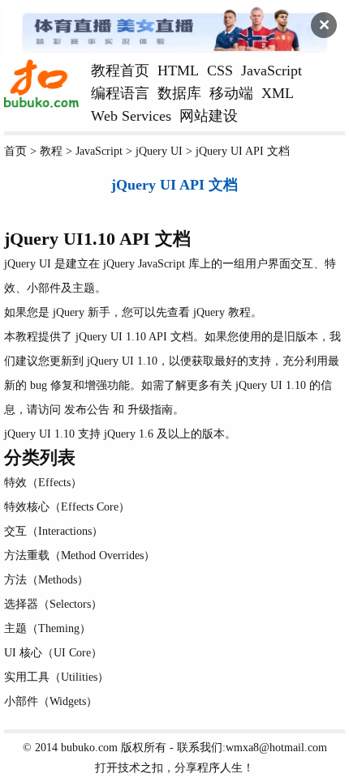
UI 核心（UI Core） (53, 652)
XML (277, 93)
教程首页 (120, 70)
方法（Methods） (46, 579)
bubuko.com (89, 747)
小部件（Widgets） (50, 700)
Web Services (131, 116)
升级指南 (150, 409)
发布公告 (87, 409)
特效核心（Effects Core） (67, 506)
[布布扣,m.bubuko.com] (41, 103)
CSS (220, 70)
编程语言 (120, 93)
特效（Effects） (43, 482)
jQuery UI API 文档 (243, 150)
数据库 (179, 93)
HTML (178, 70)
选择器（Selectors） (53, 603)
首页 (15, 150)
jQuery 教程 (222, 312)
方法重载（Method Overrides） (79, 555)
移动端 (231, 93)
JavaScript (271, 70)
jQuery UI (159, 150)
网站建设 (208, 116)
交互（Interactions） (53, 530)
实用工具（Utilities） (56, 676)
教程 (51, 150)
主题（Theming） (47, 628)
